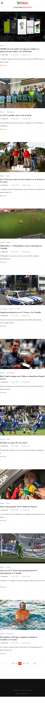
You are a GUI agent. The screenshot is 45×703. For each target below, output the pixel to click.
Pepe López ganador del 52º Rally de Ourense (18, 507)
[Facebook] (22, 683)
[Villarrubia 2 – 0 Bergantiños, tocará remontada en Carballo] (22, 223)
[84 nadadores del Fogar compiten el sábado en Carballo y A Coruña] (22, 615)
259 (16, 663)
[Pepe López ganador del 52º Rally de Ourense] (22, 484)
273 (35, 663)
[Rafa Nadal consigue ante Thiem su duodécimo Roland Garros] (22, 354)
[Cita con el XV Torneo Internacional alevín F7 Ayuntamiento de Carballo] (22, 548)
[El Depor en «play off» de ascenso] (22, 420)
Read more (3, 65)
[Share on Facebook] (21, 69)
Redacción (5, 55)
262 (27, 663)
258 (13, 663)
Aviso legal (16, 690)
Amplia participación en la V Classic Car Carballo (20, 312)
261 (24, 663)
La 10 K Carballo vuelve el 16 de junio (15, 115)
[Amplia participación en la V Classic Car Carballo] (22, 290)
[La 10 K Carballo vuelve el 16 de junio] (22, 93)
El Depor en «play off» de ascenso (13, 443)
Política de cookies (26, 690)
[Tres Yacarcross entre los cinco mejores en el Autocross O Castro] (22, 157)
